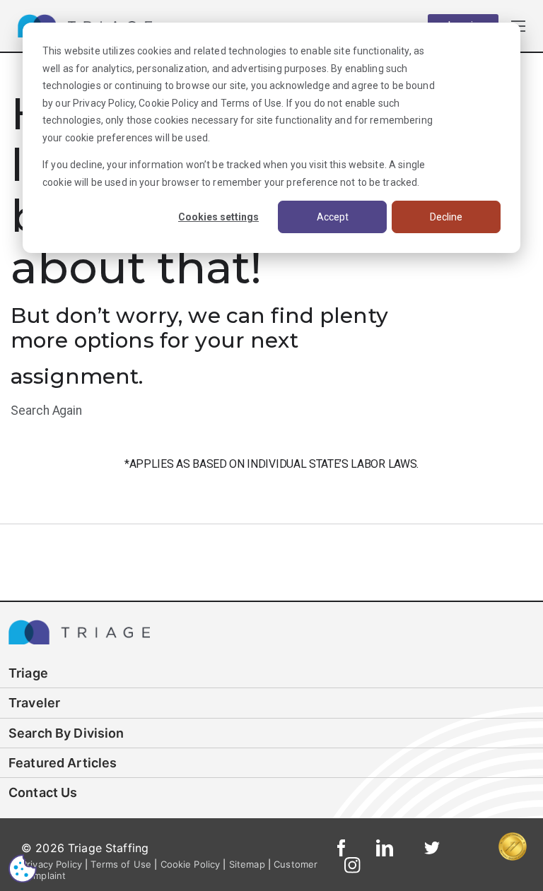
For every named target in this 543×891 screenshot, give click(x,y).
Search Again (46, 410)
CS (23, 868)
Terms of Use (251, 103)
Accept (333, 217)
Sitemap (247, 864)
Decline (446, 217)
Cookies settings (218, 217)
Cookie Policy (169, 103)
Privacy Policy (103, 103)
